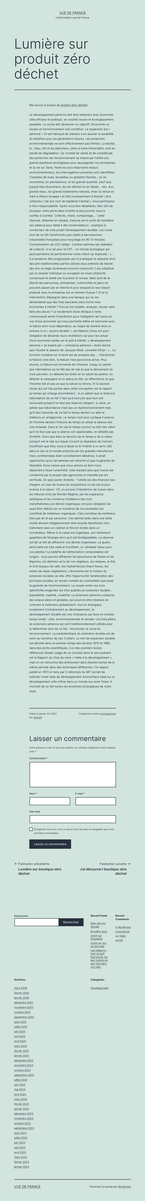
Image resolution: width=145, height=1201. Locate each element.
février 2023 (21, 1161)
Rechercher (21, 915)
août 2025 (20, 1021)
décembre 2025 (23, 1002)
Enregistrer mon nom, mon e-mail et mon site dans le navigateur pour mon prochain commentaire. (74, 831)
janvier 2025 (21, 1055)
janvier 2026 (21, 997)
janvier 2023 (21, 1166)
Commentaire (38, 758)
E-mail (80, 793)
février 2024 (21, 1104)
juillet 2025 (20, 1026)
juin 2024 (19, 1084)
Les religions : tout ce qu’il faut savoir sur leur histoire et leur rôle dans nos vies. (99, 958)
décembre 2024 (23, 1060)
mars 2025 (20, 1046)
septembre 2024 (24, 1075)
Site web (34, 811)
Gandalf (38, 717)
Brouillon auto (99, 931)
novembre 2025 (23, 1007)
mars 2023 (20, 1157)
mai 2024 (19, 1089)
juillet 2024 (20, 1079)
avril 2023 (20, 1152)
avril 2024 (20, 1094)
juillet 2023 (20, 1137)
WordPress (124, 1186)
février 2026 (21, 992)
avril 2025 (20, 1041)
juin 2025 (19, 1031)
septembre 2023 (24, 1128)
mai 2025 (19, 1036)
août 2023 (20, 1132)
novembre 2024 (23, 1065)
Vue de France (72, 13)
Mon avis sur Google (98, 925)
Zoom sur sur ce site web (98, 945)
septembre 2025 (24, 1017)
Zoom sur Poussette (97, 937)
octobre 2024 (22, 1070)
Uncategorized (108, 713)
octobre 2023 (22, 1123)
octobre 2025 (22, 1012)
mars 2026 (20, 988)
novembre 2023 (23, 1118)
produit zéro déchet (74, 105)
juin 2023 (19, 1142)
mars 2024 (20, 1099)
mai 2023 (19, 1147)
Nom (33, 793)
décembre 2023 (23, 1113)
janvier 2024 (21, 1108)
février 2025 (21, 1050)
